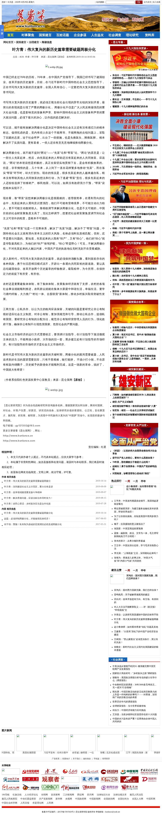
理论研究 (132, 35)
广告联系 (55, 759)
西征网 (80, 795)
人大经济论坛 (31, 795)
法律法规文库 (120, 795)
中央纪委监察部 (28, 799)
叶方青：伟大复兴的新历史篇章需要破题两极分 (27, 481)
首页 (10, 35)
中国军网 (150, 799)
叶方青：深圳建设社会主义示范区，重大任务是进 (28, 487)
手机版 (96, 759)
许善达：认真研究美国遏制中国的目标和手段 (136, 614)
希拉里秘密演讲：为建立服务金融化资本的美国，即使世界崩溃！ (136, 510)
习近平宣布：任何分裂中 (51, 752)
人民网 (50, 803)
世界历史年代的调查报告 (124, 702)
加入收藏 (156, 2)
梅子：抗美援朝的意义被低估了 (129, 524)
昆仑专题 (118, 42)
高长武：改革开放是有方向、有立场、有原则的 (136, 601)
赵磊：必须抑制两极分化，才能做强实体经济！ (27, 519)
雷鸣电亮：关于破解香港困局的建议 (132, 594)
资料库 (149, 35)
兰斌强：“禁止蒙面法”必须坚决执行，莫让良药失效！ (136, 641)
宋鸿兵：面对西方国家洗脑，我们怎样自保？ (136, 590)
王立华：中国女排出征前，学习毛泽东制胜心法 (136, 547)
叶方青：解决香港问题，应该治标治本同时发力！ (28, 498)
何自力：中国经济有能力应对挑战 (129, 710)
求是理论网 (38, 803)
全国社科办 (123, 799)
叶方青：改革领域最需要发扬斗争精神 (23, 492)
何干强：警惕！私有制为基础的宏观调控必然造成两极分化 (33, 524)
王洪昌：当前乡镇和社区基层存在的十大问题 (134, 714)
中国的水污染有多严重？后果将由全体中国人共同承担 (134, 720)
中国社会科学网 (9, 803)
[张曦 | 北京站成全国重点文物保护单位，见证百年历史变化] (104, 750)
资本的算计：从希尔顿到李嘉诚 (129, 541)
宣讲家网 (55, 795)
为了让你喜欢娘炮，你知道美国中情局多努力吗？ (136, 518)
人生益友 (97, 35)
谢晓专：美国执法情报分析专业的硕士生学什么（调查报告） (134, 679)
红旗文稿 (17, 795)
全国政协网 (109, 799)
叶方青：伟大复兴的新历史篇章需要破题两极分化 (28, 513)
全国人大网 (137, 799)
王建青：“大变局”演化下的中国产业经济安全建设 (136, 633)
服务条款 (87, 759)
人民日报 (24, 803)
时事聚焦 (28, 35)
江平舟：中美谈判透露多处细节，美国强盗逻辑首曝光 (136, 502)
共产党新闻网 (45, 799)
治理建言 (34, 42)
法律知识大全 (103, 795)
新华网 (59, 799)
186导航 (5, 795)
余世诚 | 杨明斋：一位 (78, 752)
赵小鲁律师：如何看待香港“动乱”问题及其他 (136, 627)
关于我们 (76, 759)
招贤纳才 (66, 759)
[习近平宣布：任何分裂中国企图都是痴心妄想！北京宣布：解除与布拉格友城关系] (51, 750)
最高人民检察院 (9, 799)
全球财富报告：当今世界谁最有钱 (129, 706)
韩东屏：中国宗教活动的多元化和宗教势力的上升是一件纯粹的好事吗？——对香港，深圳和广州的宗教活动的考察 (134, 695)
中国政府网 (80, 799)
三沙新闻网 (68, 795)
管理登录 (106, 759)
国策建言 (45, 35)
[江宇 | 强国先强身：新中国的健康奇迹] (131, 750)
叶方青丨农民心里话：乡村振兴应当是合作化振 (27, 504)
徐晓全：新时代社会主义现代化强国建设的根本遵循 (136, 648)
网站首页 (8, 42)
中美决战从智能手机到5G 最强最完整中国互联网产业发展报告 (134, 667)
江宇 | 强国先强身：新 (132, 752)
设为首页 (147, 2)
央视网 (68, 799)
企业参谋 (80, 35)
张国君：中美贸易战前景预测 (128, 528)
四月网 (90, 795)
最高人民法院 (136, 795)
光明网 (44, 795)
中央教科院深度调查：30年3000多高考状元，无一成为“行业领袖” (134, 686)
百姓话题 (62, 35)
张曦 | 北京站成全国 (105, 752)
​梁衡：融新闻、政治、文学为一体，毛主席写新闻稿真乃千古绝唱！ (136, 535)
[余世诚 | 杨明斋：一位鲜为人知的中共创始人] (77, 750)
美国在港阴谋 (24, 752)
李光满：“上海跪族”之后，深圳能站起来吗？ (136, 553)
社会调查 (115, 35)
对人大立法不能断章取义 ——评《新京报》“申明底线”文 (135, 608)
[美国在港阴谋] (24, 750)
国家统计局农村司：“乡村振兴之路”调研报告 (134, 673)
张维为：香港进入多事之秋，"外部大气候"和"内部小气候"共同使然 (133, 559)
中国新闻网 (94, 799)
